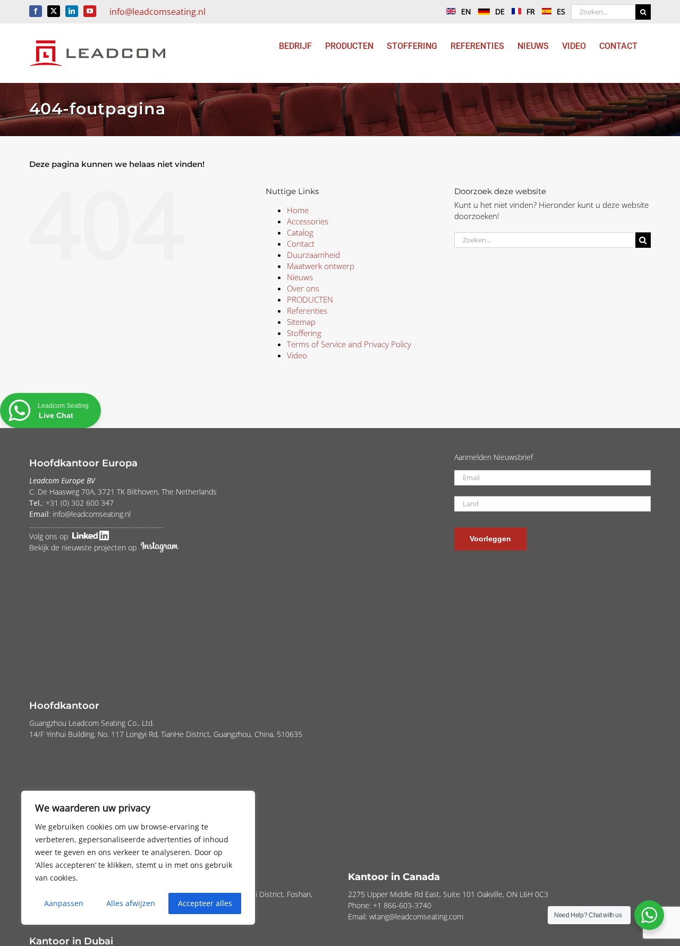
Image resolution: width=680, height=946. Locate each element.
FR (530, 11)
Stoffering (304, 333)
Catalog (300, 232)
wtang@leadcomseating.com (416, 916)
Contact (300, 243)
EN (466, 11)
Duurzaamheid (313, 254)
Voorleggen (490, 538)
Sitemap (301, 321)
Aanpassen (63, 903)
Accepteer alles (205, 903)
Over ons (303, 288)
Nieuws (300, 277)
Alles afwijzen (130, 903)
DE (500, 11)
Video (297, 355)
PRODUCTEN (310, 299)
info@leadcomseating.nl (157, 12)
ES (561, 11)
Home (298, 210)
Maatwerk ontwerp (320, 266)
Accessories (307, 221)
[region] (138, 858)
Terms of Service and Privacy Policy (349, 344)
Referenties (307, 310)
